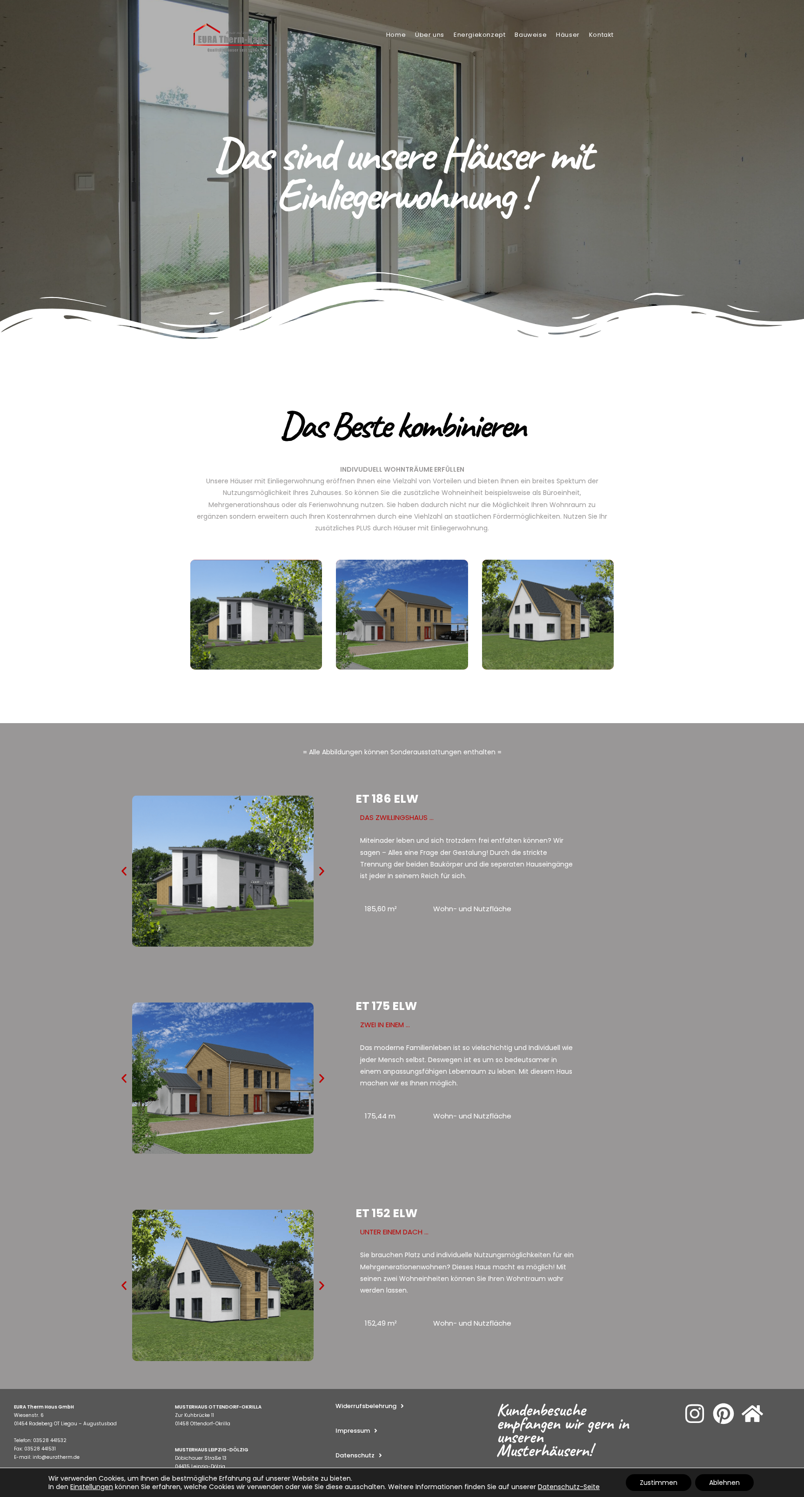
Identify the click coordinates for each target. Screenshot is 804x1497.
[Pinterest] (723, 1413)
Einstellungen (91, 1487)
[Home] (752, 1413)
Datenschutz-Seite (569, 1486)
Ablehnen (724, 1482)
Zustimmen (658, 1482)
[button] (124, 871)
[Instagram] (694, 1413)
